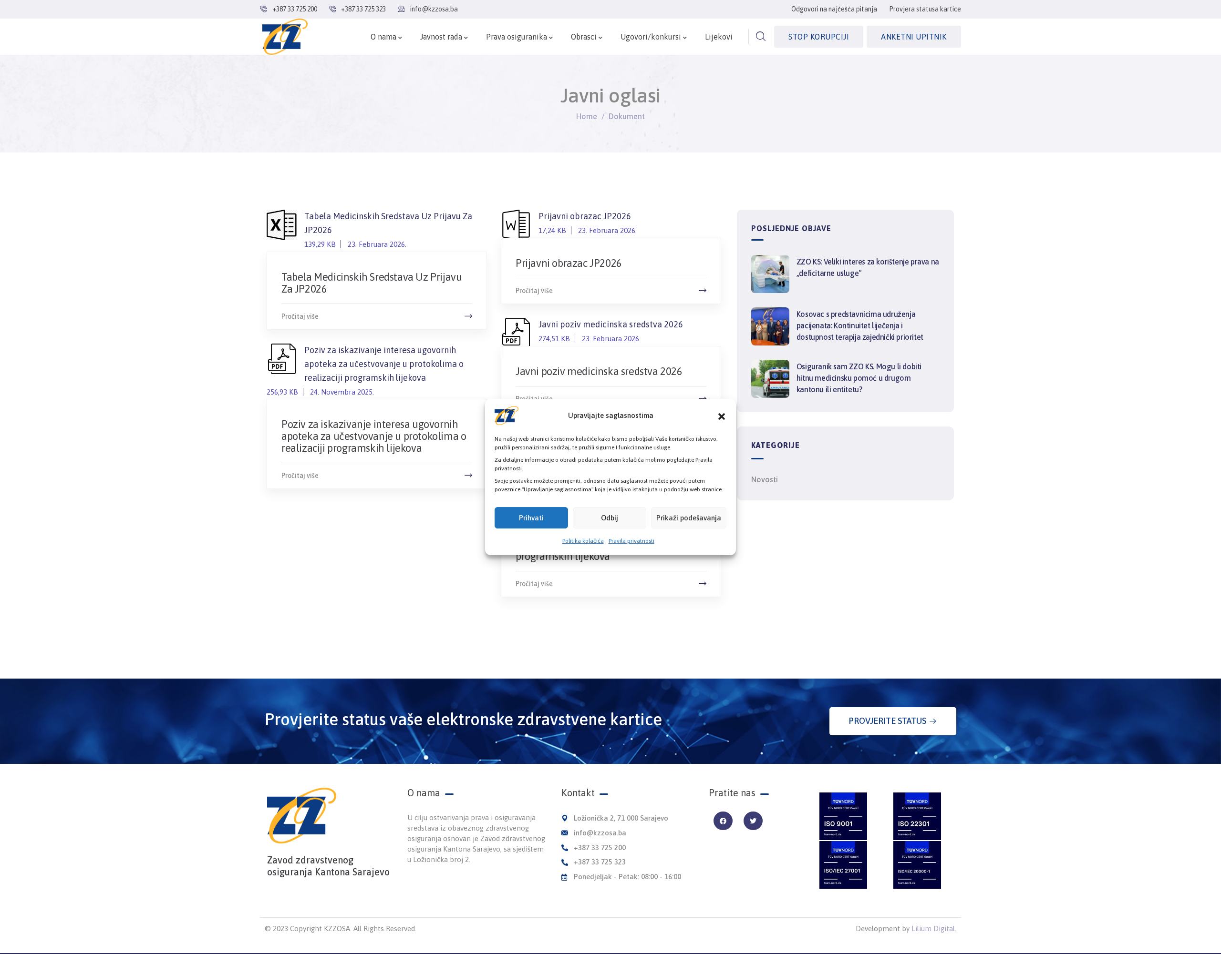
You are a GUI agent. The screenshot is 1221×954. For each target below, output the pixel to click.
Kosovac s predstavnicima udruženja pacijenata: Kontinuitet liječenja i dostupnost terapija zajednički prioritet (860, 325)
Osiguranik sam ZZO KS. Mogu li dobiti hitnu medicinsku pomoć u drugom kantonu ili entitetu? (859, 378)
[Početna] (285, 37)
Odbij (609, 518)
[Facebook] (723, 821)
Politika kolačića (583, 541)
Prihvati (531, 518)
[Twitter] (753, 821)
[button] (721, 415)
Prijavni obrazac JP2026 (587, 222)
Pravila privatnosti (631, 541)
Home (586, 116)
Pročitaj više (300, 316)
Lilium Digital (933, 928)
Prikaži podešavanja (688, 518)
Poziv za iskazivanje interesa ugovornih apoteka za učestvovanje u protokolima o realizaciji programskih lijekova (373, 436)
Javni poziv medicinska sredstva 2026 (610, 331)
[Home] (301, 815)
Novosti (764, 479)
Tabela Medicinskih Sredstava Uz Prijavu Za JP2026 (371, 283)
